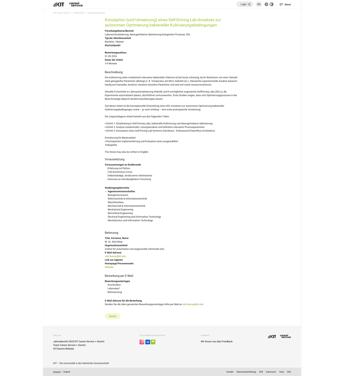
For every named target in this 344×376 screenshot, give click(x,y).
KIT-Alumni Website (63, 348)
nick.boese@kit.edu (115, 256)
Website (109, 267)
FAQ (289, 372)
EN (258, 4)
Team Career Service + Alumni (69, 345)
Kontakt (229, 372)
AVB (261, 372)
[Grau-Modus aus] (266, 4)
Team (281, 372)
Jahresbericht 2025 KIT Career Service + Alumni (78, 341)
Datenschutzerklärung (246, 372)
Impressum (271, 372)
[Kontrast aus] (271, 4)
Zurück (112, 316)
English (67, 372)
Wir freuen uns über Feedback (217, 341)
